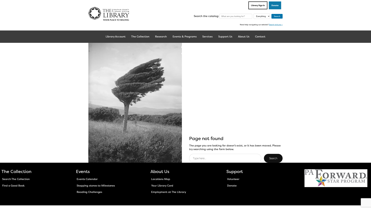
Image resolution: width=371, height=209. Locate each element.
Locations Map (160, 179)
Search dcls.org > (276, 25)
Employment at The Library (168, 192)
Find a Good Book (13, 185)
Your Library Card (162, 185)
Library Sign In (258, 5)
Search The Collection (16, 179)
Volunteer (233, 179)
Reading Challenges (89, 192)
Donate (275, 5)
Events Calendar (87, 179)
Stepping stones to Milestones (96, 185)
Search (273, 158)
